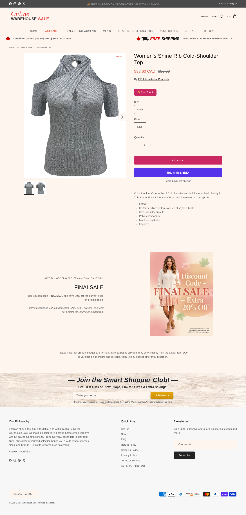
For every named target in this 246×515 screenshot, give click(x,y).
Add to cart (178, 160)
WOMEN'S (51, 30)
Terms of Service (130, 460)
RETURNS (210, 30)
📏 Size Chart (145, 92)
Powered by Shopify (46, 503)
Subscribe (184, 455)
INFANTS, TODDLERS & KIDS (135, 30)
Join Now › (162, 395)
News (124, 434)
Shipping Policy (129, 449)
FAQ (123, 439)
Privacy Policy (129, 455)
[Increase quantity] (152, 145)
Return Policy (128, 444)
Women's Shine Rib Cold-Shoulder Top (34, 47)
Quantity (139, 137)
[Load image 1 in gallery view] (75, 115)
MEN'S (107, 30)
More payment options (178, 180)
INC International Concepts (153, 79)
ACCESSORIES (169, 30)
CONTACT (191, 30)
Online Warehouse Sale (26, 503)
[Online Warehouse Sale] (31, 16)
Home (11, 47)
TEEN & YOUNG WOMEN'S (80, 30)
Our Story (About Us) (133, 465)
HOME (34, 30)
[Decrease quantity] (137, 145)
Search (125, 428)
